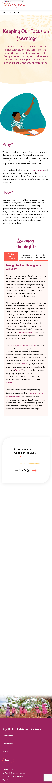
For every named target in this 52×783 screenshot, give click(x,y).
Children (5, 12)
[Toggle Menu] (47, 5)
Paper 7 (10, 383)
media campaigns (26, 332)
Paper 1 (25, 364)
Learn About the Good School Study (25, 451)
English (9, 1)
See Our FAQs (22, 471)
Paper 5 (18, 370)
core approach (37, 170)
